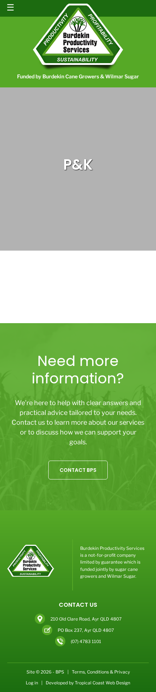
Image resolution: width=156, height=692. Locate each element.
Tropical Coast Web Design (102, 682)
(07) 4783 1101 (86, 641)
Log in (32, 682)
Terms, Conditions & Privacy (101, 672)
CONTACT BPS (78, 470)
